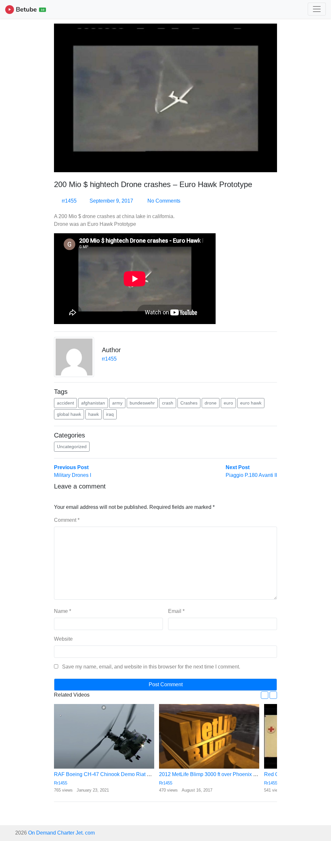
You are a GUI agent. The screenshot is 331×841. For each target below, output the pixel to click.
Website (63, 639)
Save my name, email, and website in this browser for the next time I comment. (151, 666)
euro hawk (251, 402)
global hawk (69, 414)
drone (211, 402)
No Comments (163, 201)
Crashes (189, 402)
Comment (67, 520)
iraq (110, 414)
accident (65, 402)
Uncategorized (72, 446)
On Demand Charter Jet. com (61, 833)
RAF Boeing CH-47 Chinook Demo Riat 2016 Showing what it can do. (134, 774)
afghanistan (93, 402)
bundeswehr (142, 402)
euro (228, 402)
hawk (93, 414)
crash (167, 402)
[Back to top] (19, 803)
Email (176, 611)
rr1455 (69, 201)
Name (62, 611)
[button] (264, 695)
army (117, 402)
